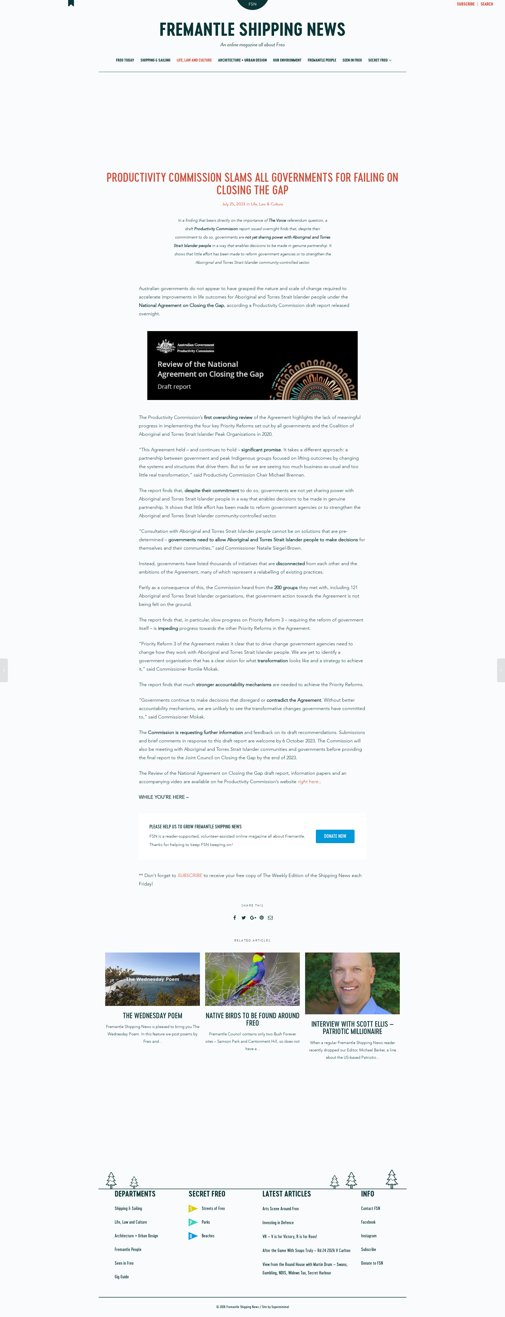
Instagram (369, 1236)
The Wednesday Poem (152, 1016)
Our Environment (287, 60)
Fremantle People (322, 60)
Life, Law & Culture (267, 204)
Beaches (208, 1236)
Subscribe (368, 1250)
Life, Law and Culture (194, 60)
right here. (309, 781)
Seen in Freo (352, 60)
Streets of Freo (213, 1209)
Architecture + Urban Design (242, 60)
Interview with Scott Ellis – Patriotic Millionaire (352, 1028)
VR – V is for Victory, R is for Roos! (289, 1237)
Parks (206, 1222)
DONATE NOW (335, 836)
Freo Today (125, 60)
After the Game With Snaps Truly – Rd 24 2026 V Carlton (306, 1251)
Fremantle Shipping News (252, 32)
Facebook (368, 1222)
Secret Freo (378, 60)
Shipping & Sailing (155, 60)
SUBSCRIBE (466, 4)
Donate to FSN (372, 1263)
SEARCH (487, 4)
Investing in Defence (278, 1223)
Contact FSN (370, 1209)
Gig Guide (122, 1277)
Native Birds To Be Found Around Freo (253, 1019)
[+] (152, 979)
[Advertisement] (253, 120)
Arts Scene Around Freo (280, 1209)
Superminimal (280, 1307)
